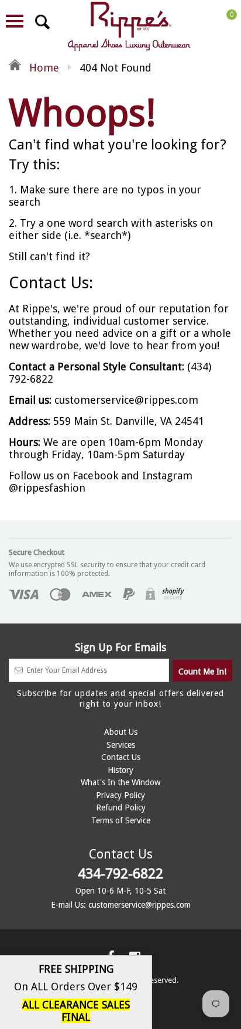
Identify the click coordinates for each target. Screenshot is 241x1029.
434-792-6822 (120, 874)
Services (120, 744)
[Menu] (14, 21)
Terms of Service (120, 820)
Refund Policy (121, 807)
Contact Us (120, 757)
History (120, 770)
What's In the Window (120, 782)
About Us (120, 732)
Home (42, 68)
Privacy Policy (120, 795)
